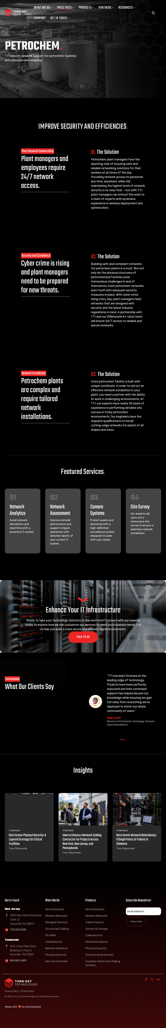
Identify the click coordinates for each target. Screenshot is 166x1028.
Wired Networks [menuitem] (54, 909)
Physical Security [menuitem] (55, 954)
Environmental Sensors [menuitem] (99, 954)
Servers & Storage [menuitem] (96, 928)
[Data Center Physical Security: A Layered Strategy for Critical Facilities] (29, 809)
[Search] (153, 13)
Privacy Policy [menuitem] (12, 991)
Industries (64, 7)
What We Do (42, 7)
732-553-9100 (18, 929)
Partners (105, 7)
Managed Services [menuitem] (56, 922)
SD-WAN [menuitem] (50, 935)
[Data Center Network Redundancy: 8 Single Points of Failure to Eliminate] (136, 809)
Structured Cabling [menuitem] (57, 928)
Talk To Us (83, 637)
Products (85, 7)
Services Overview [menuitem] (56, 961)
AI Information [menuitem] (27, 991)
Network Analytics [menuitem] (56, 948)
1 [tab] (121, 741)
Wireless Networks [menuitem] (56, 915)
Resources (126, 7)
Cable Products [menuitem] (94, 922)
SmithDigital (33, 1006)
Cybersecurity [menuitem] (53, 941)
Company (40, 18)
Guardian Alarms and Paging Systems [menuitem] (103, 963)
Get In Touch (58, 18)
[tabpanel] (123, 701)
